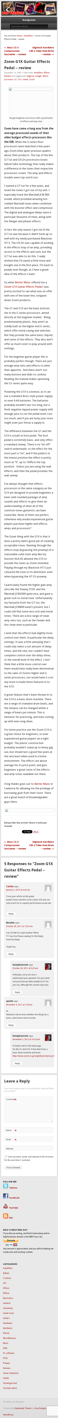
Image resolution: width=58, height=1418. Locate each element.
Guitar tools (8, 1313)
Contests (7, 1278)
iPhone (6, 1333)
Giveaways (8, 1308)
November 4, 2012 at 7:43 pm (19, 1005)
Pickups (6, 1363)
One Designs (40, 1408)
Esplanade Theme (23, 1408)
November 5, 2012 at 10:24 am (26, 1039)
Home (19, 36)
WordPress (8, 1414)
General (6, 1303)
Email (11, 1140)
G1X (20, 79)
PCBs (5, 1358)
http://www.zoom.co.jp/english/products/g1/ (34, 1056)
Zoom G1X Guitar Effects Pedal (23, 286)
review (25, 79)
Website (9, 1148)
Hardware (7, 1323)
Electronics (8, 1298)
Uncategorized (10, 1383)
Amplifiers (28, 36)
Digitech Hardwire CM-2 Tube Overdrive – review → (41, 51)
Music (5, 1343)
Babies (6, 1273)
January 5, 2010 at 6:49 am (18, 890)
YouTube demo (10, 1388)
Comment (11, 1100)
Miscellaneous (9, 1338)
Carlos (10, 886)
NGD (5, 1348)
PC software (8, 1353)
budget (38, 76)
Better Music (23, 282)
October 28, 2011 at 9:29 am (25, 968)
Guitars (6, 1318)
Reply (11, 913)
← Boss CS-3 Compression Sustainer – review (15, 51)
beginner (30, 76)
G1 (15, 79)
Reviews (7, 76)
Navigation (29, 20)
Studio (6, 1378)
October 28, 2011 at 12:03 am (19, 926)
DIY (4, 1283)
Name (11, 1131)
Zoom (32, 79)
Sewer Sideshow (10, 1373)
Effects (47, 73)
